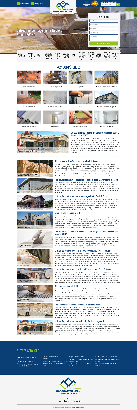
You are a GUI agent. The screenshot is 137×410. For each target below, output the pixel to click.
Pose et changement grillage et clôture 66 (48, 56)
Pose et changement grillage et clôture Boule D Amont (27, 365)
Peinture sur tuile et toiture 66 (91, 55)
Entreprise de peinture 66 (115, 56)
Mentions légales (78, 407)
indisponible (25, 3)
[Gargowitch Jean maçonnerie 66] (68, 385)
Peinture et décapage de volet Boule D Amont (107, 360)
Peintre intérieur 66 (99, 56)
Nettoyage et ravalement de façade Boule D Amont (81, 360)
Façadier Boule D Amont (25, 361)
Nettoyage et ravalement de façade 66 (82, 55)
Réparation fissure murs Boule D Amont (53, 358)
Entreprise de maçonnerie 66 (31, 56)
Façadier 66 (39, 56)
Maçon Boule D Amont (76, 357)
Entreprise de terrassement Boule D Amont (55, 364)
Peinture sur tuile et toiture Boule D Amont (81, 364)
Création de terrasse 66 (58, 56)
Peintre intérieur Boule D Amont (106, 357)
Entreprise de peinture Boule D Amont (105, 364)
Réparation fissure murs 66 (66, 56)
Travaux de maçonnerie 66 (21, 56)
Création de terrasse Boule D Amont (55, 361)
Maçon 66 (74, 56)
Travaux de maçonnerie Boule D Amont (27, 358)
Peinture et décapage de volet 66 (107, 55)
